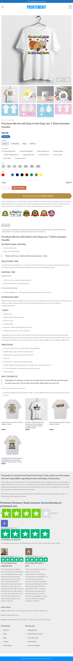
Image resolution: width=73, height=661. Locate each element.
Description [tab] (5, 226)
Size (3, 163)
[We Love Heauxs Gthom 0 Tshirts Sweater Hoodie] (60, 409)
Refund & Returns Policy (35, 634)
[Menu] (2, 7)
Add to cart (19, 188)
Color (3, 171)
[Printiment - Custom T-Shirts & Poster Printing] (36, 7)
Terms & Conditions (34, 645)
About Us (6, 630)
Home (3, 120)
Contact (5, 641)
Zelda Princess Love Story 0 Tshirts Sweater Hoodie (12, 423)
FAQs (5, 634)
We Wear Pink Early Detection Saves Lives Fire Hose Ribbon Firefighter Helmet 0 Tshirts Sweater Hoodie (34, 425)
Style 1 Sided (10, 120)
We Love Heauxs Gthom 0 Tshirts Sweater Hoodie (59, 423)
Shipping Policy (32, 630)
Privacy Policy (32, 641)
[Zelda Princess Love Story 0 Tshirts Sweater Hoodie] (12, 409)
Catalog (4, 140)
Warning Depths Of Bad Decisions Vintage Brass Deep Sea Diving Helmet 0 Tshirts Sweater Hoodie (11, 460)
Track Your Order (33, 638)
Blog (4, 638)
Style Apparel (5, 148)
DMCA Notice (7, 645)
